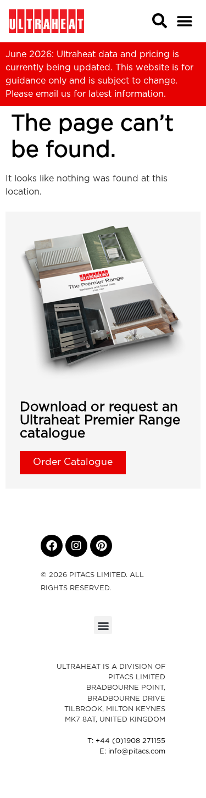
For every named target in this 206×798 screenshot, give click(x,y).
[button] (184, 21)
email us (53, 94)
